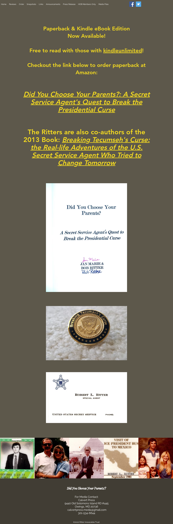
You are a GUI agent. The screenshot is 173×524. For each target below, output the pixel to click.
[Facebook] (131, 4)
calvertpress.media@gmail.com (86, 509)
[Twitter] (138, 4)
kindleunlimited (122, 50)
